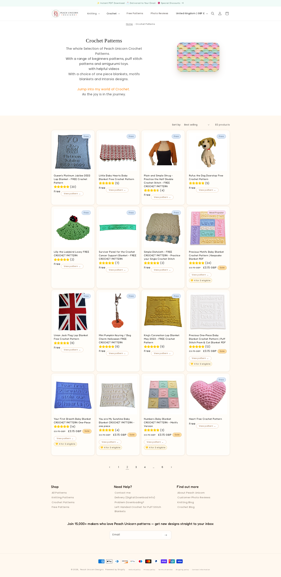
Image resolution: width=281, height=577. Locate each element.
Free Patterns (60, 507)
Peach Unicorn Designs (92, 569)
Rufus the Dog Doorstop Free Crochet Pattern (206, 177)
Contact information (201, 570)
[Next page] (171, 467)
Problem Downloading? (129, 502)
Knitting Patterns (63, 497)
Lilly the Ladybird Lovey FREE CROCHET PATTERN (71, 253)
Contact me (123, 492)
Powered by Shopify (115, 569)
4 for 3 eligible (200, 280)
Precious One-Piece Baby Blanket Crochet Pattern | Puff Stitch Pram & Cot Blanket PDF (207, 339)
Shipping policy (182, 570)
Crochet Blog (185, 507)
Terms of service (165, 570)
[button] (93, 13)
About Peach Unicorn (191, 492)
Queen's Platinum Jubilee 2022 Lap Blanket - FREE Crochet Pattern (72, 179)
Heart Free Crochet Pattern (205, 418)
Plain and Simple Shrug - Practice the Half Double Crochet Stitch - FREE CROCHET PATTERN (158, 181)
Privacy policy (149, 570)
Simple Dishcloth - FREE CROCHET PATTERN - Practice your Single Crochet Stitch (162, 255)
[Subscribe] (165, 535)
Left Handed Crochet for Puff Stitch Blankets (138, 509)
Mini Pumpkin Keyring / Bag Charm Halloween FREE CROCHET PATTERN (115, 339)
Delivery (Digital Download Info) (135, 497)
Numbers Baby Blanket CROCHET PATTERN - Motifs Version (161, 422)
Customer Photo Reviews (193, 497)
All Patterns (59, 492)
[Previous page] (109, 467)
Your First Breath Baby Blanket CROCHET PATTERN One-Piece (72, 420)
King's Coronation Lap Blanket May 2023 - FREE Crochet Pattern (161, 339)
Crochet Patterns (63, 502)
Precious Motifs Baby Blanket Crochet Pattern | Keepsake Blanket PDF (206, 255)
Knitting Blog (185, 502)
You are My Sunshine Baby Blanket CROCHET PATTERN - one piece (116, 422)
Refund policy (134, 570)
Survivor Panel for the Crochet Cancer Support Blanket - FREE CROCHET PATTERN (117, 255)
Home (129, 24)
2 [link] (127, 467)
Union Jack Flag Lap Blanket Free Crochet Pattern (71, 337)
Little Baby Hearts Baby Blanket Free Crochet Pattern (116, 177)
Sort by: (176, 124)
